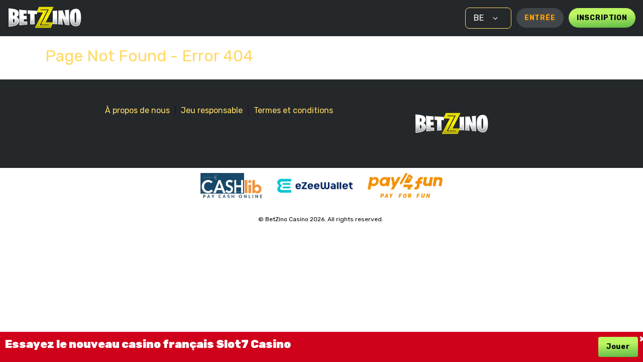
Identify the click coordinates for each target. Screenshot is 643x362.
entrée (540, 18)
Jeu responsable (212, 110)
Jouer (618, 346)
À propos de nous (137, 110)
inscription (602, 18)
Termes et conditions (293, 110)
